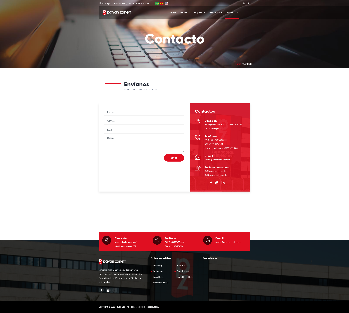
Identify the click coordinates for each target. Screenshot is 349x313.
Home (173, 12)
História (181, 265)
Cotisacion (214, 12)
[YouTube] (244, 3)
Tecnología (158, 265)
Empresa (184, 12)
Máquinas (199, 12)
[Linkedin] (249, 3)
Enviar (174, 157)
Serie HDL (158, 277)
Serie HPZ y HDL (184, 277)
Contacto (231, 12)
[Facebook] (239, 3)
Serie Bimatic (183, 271)
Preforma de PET (161, 283)
